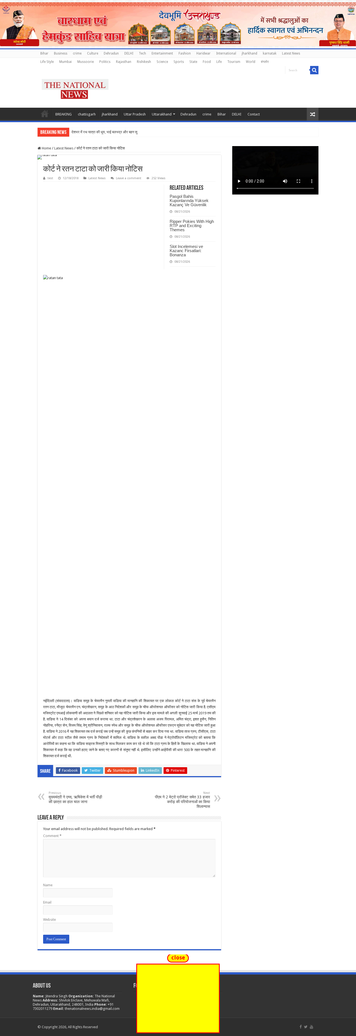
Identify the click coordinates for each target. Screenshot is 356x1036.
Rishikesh (144, 62)
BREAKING (63, 114)
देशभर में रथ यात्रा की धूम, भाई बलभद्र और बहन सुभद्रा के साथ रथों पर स (119, 132)
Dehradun (111, 53)
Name (48, 885)
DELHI (128, 53)
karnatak (269, 53)
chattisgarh (87, 114)
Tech (142, 53)
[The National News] (75, 88)
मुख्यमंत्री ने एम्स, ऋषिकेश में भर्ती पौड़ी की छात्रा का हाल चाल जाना (75, 797)
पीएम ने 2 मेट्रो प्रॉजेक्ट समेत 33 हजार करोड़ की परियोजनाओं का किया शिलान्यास (182, 800)
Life (219, 62)
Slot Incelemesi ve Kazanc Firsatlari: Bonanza (186, 250)
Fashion (185, 53)
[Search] (314, 70)
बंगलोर (265, 62)
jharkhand (249, 53)
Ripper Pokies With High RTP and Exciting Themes (192, 225)
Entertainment (162, 53)
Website (49, 919)
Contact (254, 114)
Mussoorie (85, 62)
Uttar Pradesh (135, 114)
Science (162, 62)
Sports (179, 62)
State (193, 62)
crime (77, 53)
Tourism (233, 62)
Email (47, 902)
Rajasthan (123, 62)
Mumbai (65, 62)
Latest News (291, 53)
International (226, 53)
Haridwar (203, 53)
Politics (104, 62)
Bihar (44, 53)
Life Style (47, 62)
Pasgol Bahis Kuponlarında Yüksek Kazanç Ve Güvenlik (189, 200)
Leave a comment (128, 178)
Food (207, 62)
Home (45, 113)
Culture (92, 53)
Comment (52, 836)
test (50, 178)
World (250, 62)
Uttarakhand (162, 114)
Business (60, 53)
